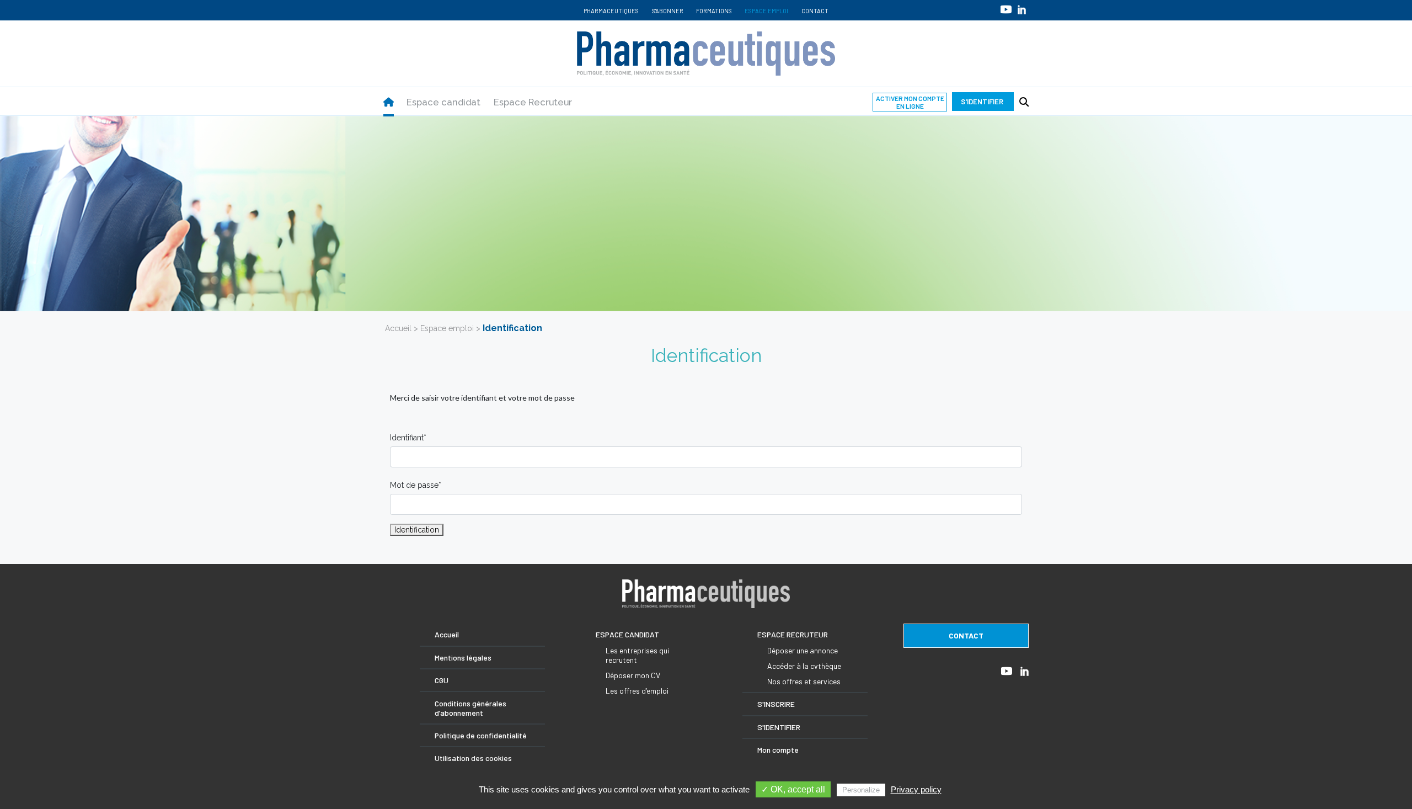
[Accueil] (388, 102)
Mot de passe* (415, 485)
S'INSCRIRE (776, 704)
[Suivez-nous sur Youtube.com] (1006, 9)
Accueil (398, 328)
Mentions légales (463, 657)
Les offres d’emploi (637, 690)
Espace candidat (443, 102)
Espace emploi (766, 10)
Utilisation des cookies (473, 758)
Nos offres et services (804, 681)
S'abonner (667, 10)
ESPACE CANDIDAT (627, 634)
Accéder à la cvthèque (804, 665)
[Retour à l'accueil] (706, 53)
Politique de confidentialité (481, 735)
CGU (441, 680)
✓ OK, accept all (793, 789)
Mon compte (778, 749)
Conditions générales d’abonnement (470, 708)
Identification (416, 529)
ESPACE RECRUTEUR (792, 634)
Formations (714, 10)
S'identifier (983, 101)
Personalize (861, 790)
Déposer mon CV (633, 675)
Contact (814, 10)
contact (966, 635)
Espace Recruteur (533, 102)
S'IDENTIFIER (778, 727)
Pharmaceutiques (611, 10)
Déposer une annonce (802, 650)
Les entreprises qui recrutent (637, 655)
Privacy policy (916, 789)
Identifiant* (408, 437)
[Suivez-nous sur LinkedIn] (1022, 9)
